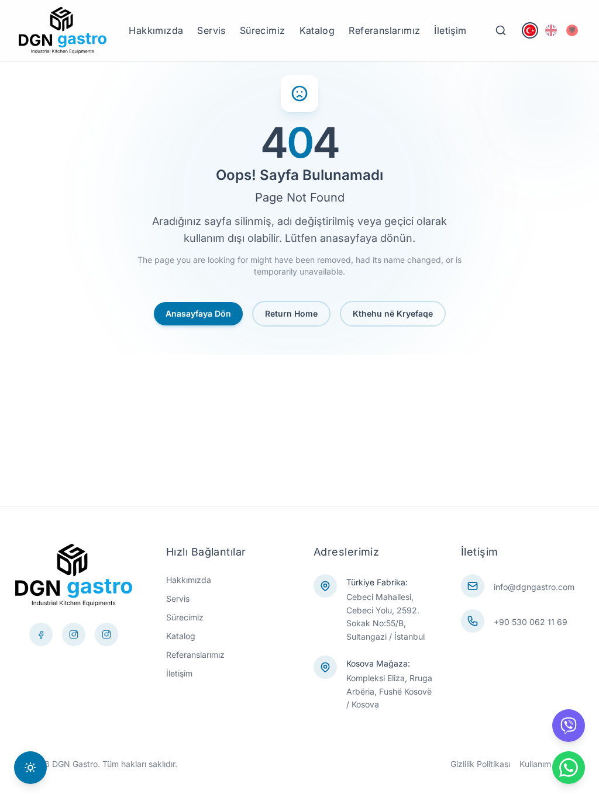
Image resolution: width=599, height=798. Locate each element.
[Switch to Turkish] (530, 30)
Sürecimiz (262, 30)
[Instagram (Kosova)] (73, 634)
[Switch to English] (551, 30)
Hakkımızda (156, 30)
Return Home (291, 313)
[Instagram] (106, 634)
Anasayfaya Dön (198, 313)
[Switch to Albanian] (572, 30)
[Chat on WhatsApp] (568, 767)
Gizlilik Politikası (480, 764)
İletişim (450, 30)
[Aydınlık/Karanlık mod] (30, 767)
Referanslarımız (384, 30)
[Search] (500, 30)
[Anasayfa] (62, 30)
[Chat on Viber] (568, 725)
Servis (211, 30)
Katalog (317, 30)
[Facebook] (41, 634)
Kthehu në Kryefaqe (393, 313)
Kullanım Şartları (549, 764)
